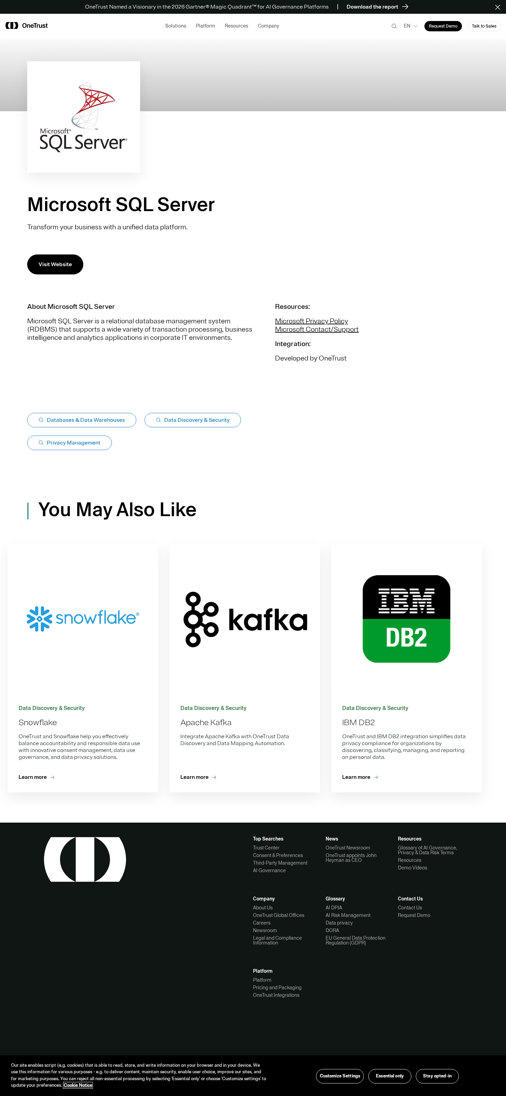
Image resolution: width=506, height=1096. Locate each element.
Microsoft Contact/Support (317, 329)
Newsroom (265, 930)
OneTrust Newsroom (348, 847)
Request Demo (414, 915)
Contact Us (410, 907)
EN (407, 25)
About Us (263, 907)
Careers (262, 922)
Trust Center (266, 847)
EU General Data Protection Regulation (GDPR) (356, 940)
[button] (500, 7)
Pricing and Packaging (277, 987)
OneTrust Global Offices (278, 915)
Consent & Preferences (278, 855)
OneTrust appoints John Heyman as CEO (351, 858)
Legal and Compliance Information (277, 940)
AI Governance (269, 870)
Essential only (390, 1076)
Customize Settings (340, 1076)
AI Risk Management (348, 915)
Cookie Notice (78, 1085)
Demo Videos (412, 867)
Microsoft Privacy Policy (311, 321)
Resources (409, 860)
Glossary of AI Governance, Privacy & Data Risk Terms (427, 850)
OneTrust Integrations (276, 995)
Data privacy (339, 922)
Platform (262, 980)
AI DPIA (334, 907)
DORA (332, 930)
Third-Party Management (280, 862)
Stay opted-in (437, 1076)
